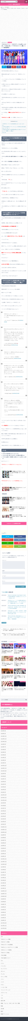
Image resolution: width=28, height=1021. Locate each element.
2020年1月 (3, 856)
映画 (2, 1006)
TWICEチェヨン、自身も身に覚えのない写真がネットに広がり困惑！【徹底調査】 (14, 630)
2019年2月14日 (14, 345)
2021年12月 (3, 794)
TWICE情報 (4, 592)
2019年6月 (3, 875)
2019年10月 (3, 864)
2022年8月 (3, 776)
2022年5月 (3, 784)
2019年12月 (3, 859)
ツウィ (2, 979)
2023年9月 (3, 744)
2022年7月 (3, 778)
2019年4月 (3, 880)
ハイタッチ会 (4, 987)
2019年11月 (3, 861)
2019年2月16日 (16, 393)
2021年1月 (3, 824)
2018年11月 (3, 893)
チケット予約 (4, 976)
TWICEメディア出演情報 (7, 944)
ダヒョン (3, 971)
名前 (3, 570)
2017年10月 (3, 928)
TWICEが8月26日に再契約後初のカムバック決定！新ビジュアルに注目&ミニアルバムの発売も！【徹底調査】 (17, 617)
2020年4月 (3, 848)
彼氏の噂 (3, 1000)
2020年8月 (3, 837)
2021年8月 (3, 805)
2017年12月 (3, 923)
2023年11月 (3, 738)
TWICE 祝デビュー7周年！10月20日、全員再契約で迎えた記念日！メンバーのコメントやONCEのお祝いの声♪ (17, 612)
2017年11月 (3, 925)
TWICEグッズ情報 (5, 942)
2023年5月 (3, 752)
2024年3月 (3, 730)
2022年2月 (3, 792)
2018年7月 (3, 904)
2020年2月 (3, 853)
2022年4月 (3, 786)
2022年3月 (3, 789)
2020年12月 (3, 827)
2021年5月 (3, 813)
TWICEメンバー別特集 (6, 950)
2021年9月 (3, 802)
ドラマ (2, 982)
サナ (2, 960)
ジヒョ (2, 963)
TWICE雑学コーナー (5, 958)
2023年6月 (3, 749)
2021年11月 (3, 797)
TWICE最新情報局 (9, 1018)
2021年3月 (3, 819)
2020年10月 (3, 832)
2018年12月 (3, 891)
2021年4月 (3, 816)
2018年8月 (3, 901)
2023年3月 (3, 757)
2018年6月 (3, 907)
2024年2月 (3, 733)
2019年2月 (3, 885)
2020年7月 (3, 840)
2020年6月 (3, 843)
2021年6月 (3, 811)
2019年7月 (3, 872)
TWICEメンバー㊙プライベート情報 (9, 947)
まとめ (4, 132)
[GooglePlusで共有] (14, 67)
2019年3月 (3, 883)
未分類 (2, 1008)
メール (4, 575)
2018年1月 (3, 920)
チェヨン (3, 974)
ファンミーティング (5, 990)
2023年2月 (3, 760)
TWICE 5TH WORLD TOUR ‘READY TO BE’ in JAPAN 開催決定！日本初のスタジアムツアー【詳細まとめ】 (17, 597)
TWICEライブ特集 (5, 952)
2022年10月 (3, 770)
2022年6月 (3, 781)
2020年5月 (3, 845)
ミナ (2, 995)
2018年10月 (3, 896)
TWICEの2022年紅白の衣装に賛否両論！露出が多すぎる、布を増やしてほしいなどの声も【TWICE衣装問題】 (17, 607)
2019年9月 (3, 867)
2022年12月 (3, 765)
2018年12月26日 (17, 358)
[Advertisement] (14, 26)
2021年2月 (3, 821)
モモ (2, 998)
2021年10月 (3, 800)
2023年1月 (3, 762)
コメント (4, 560)
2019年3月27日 (19, 376)
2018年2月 (3, 917)
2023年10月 (3, 741)
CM (2, 936)
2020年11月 (3, 829)
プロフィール (4, 992)
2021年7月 (3, 808)
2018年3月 (3, 915)
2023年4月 (3, 754)
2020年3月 (3, 851)
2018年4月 (3, 912)
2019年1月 (3, 888)
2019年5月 (3, 877)
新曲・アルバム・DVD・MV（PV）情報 (10, 1003)
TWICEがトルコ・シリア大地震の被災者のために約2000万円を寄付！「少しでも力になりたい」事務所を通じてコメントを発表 (17, 602)
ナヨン (2, 984)
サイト (3, 581)
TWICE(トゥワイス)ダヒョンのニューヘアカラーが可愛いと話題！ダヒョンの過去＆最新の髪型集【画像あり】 (13, 634)
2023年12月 (3, 736)
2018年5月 (3, 909)
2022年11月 (3, 768)
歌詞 (2, 1011)
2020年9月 (3, 835)
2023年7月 (3, 746)
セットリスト (4, 968)
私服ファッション (5, 1014)
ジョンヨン (3, 966)
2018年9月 (3, 899)
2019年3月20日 (19, 414)
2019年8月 (3, 869)
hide (16, 121)
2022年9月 (3, 773)
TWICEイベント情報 (5, 939)
